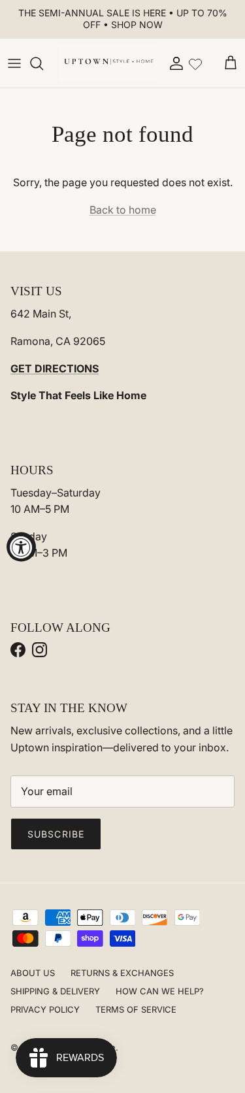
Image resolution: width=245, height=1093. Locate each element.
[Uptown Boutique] (108, 63)
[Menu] (14, 63)
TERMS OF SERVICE (135, 1009)
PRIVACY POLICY (45, 1009)
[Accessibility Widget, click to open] (21, 546)
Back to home (123, 209)
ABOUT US (32, 973)
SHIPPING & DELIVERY (55, 991)
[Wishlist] (195, 62)
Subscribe (55, 834)
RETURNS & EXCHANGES (122, 973)
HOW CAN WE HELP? (160, 991)
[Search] (43, 63)
